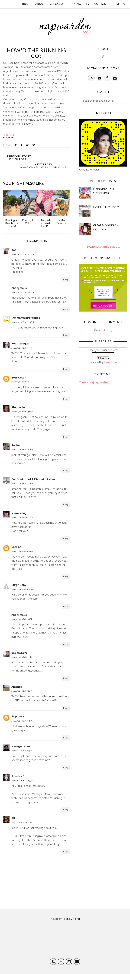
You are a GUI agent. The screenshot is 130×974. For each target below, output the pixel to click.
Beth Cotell (18, 377)
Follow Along (72, 918)
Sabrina (16, 546)
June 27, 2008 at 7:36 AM (22, 412)
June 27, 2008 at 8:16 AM (22, 449)
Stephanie (18, 407)
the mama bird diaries (25, 317)
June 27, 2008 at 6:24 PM (22, 691)
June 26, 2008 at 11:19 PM (22, 322)
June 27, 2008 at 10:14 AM (22, 551)
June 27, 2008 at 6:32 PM (22, 721)
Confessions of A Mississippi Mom (33, 479)
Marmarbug (18, 513)
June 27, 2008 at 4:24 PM (22, 657)
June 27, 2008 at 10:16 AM (22, 589)
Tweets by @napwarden (93, 382)
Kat (13, 250)
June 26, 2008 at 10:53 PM (22, 292)
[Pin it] (33, 144)
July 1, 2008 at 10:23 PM (21, 822)
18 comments (11, 135)
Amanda (16, 686)
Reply (65, 279)
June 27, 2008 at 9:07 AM (22, 517)
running (8, 137)
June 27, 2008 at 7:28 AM (22, 382)
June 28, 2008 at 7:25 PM (22, 751)
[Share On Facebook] (21, 144)
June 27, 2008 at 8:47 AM (22, 483)
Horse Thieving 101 (106, 206)
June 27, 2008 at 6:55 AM (22, 348)
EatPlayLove (19, 652)
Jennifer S (17, 776)
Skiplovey (17, 716)
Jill (13, 818)
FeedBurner (110, 362)
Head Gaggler (20, 343)
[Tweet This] (15, 144)
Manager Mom (20, 746)
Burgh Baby (18, 584)
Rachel (15, 445)
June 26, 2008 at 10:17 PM (22, 254)
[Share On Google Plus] (27, 144)
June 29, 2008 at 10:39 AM (22, 780)
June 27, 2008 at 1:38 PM (22, 619)
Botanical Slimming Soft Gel (103, 246)
